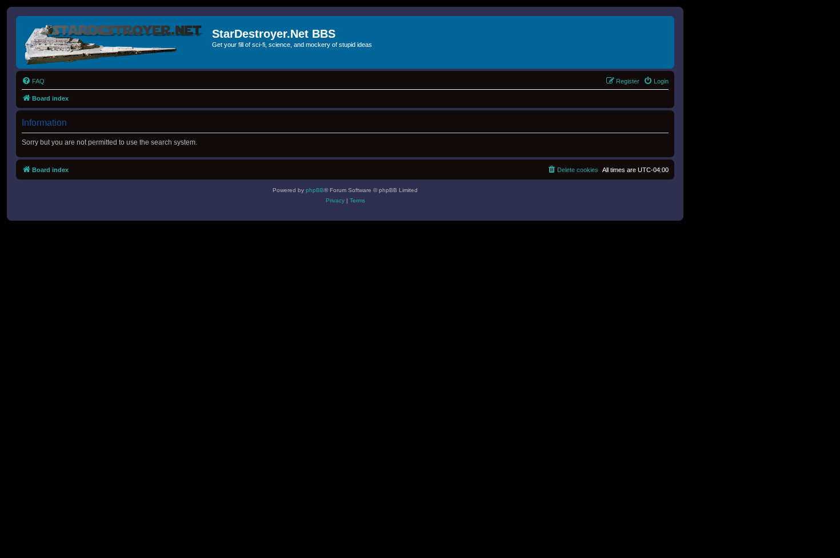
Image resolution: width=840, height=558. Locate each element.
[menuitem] (33, 81)
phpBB (315, 190)
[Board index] (115, 42)
